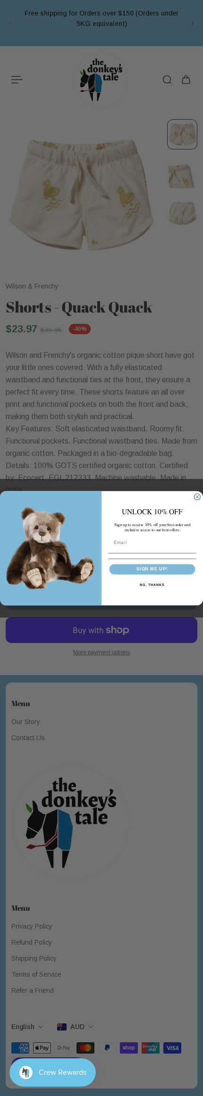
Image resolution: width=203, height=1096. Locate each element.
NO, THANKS (152, 584)
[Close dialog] (197, 497)
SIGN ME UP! (152, 569)
